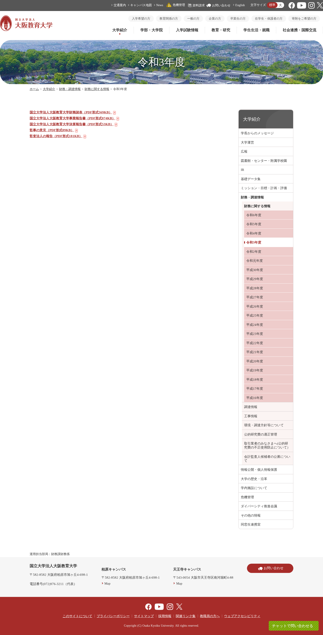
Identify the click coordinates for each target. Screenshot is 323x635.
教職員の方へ (210, 616)
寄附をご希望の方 (304, 18)
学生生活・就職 (256, 30)
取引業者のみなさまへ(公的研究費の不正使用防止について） (267, 445)
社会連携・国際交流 (299, 30)
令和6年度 (253, 215)
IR (242, 170)
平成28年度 (254, 288)
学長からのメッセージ (257, 133)
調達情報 (250, 407)
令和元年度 (254, 260)
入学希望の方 (141, 18)
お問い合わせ (221, 5)
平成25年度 (254, 315)
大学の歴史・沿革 (254, 479)
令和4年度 (253, 233)
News (159, 5)
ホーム (34, 89)
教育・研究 (221, 30)
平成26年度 (254, 306)
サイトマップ (144, 616)
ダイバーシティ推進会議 (259, 506)
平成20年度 (254, 361)
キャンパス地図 (141, 5)
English (240, 5)
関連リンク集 (186, 616)
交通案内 (120, 5)
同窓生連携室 (251, 524)
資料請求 (198, 5)
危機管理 (179, 5)
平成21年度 (254, 352)
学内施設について (254, 488)
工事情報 (250, 416)
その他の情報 (251, 515)
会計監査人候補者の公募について (267, 458)
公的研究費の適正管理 (260, 434)
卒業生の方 (238, 18)
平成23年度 (254, 334)
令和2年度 (253, 251)
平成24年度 (254, 325)
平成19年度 (254, 370)
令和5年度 (253, 224)
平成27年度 (254, 297)
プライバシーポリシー (113, 616)
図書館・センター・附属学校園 (264, 160)
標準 (272, 5)
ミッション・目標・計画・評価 (264, 188)
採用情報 (164, 616)
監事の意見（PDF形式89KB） (52, 130)
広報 (244, 151)
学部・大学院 (151, 30)
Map (107, 583)
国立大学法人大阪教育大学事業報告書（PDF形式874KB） (72, 118)
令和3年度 (253, 242)
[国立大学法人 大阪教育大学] (26, 30)
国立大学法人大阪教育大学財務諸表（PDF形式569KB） (71, 112)
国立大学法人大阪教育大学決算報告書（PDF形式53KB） (72, 124)
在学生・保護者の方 (269, 18)
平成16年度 (254, 398)
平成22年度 (254, 343)
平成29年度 (254, 279)
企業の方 (215, 18)
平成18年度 (254, 379)
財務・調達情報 (70, 89)
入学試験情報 (187, 30)
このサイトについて (77, 616)
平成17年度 (254, 388)
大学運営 (247, 142)
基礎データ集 (251, 179)
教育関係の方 (169, 18)
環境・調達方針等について (264, 425)
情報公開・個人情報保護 (259, 469)
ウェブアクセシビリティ (242, 616)
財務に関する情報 (97, 89)
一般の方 (193, 18)
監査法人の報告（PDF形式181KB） (56, 136)
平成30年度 (254, 270)
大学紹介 (119, 30)
